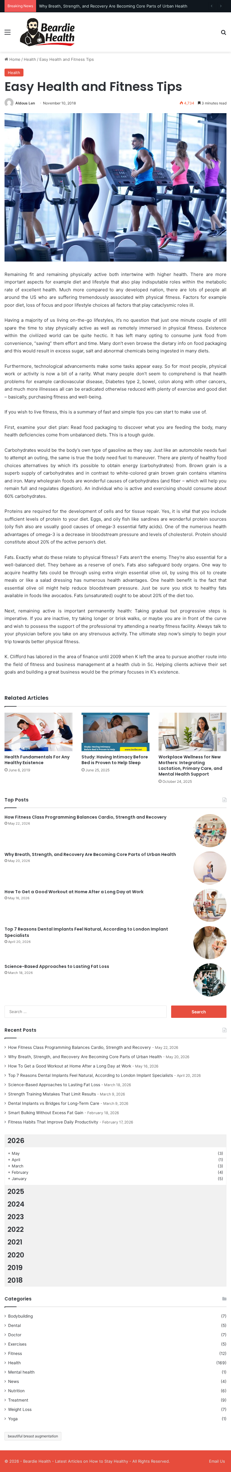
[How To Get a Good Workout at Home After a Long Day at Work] (209, 905)
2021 (15, 1242)
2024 (16, 1204)
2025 (16, 1191)
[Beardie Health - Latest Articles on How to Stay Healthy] (46, 32)
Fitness (15, 1353)
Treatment (18, 1400)
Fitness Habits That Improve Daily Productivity (53, 1122)
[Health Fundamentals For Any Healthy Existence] (38, 732)
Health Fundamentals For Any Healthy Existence (37, 760)
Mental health (21, 1372)
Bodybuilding (20, 1316)
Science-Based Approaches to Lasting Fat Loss (57, 966)
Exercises (17, 1344)
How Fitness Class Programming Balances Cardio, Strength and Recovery (85, 817)
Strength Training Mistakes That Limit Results (52, 1094)
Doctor (14, 1334)
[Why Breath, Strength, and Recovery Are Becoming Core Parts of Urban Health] (209, 868)
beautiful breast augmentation (33, 1436)
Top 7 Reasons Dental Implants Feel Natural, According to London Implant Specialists (90, 1075)
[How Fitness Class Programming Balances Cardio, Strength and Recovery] (209, 830)
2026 (16, 1140)
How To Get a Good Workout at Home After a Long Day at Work (74, 892)
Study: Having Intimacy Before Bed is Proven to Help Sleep (115, 760)
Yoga (13, 1418)
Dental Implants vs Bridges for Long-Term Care (53, 1103)
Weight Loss (20, 1409)
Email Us (217, 1461)
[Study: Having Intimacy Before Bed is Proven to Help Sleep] (115, 732)
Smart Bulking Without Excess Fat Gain (45, 1112)
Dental (14, 1325)
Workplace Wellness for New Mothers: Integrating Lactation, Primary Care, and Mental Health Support (190, 765)
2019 (15, 1267)
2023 (16, 1217)
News (13, 1381)
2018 (15, 1280)
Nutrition (16, 1390)
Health (30, 59)
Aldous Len (25, 103)
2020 (16, 1255)
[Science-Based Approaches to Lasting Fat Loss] (209, 979)
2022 (16, 1229)
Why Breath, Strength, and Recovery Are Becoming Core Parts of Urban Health (113, 6)
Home (14, 59)
